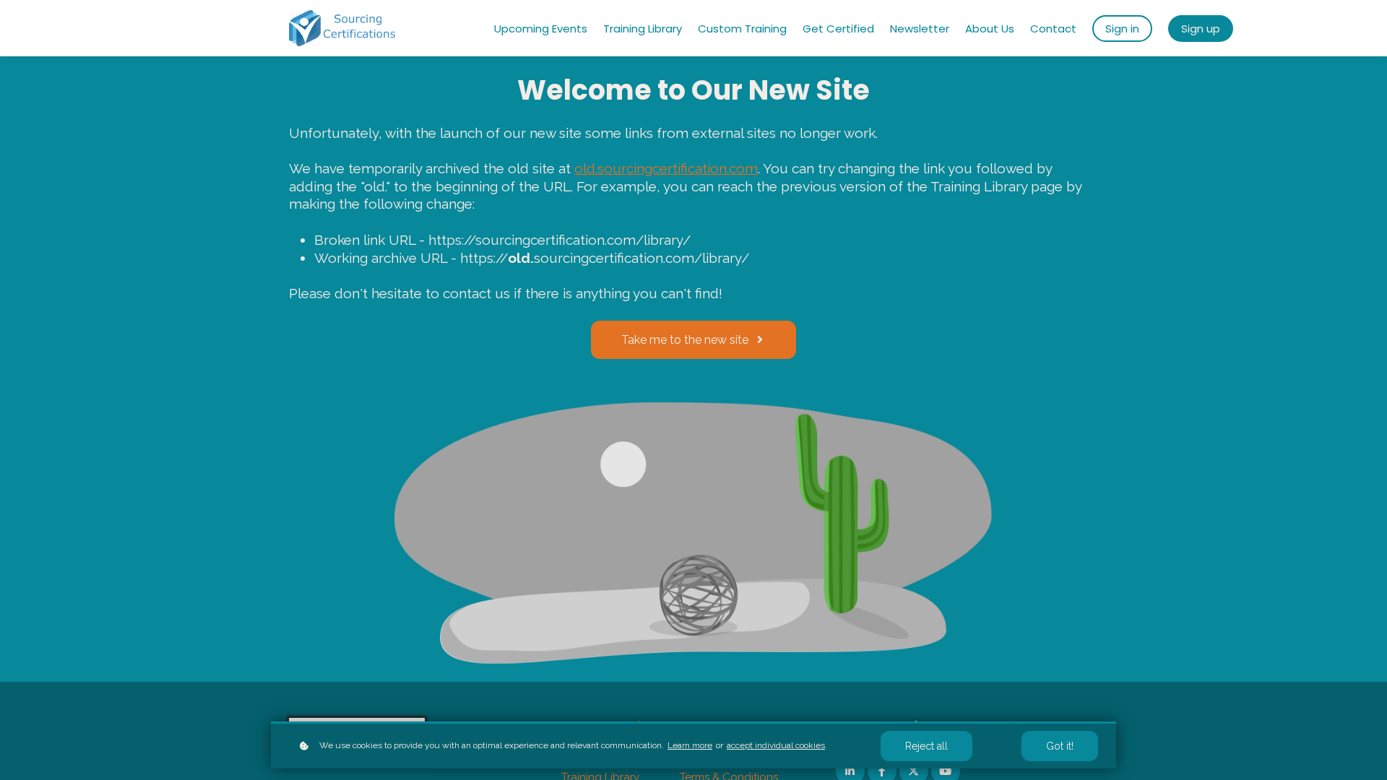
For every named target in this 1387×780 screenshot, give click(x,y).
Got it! (1059, 746)
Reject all (926, 746)
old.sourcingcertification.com (666, 168)
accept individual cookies (776, 745)
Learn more (689, 745)
